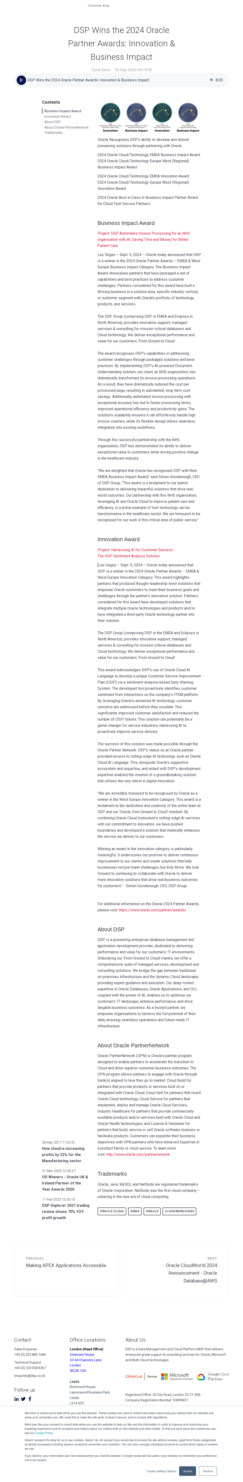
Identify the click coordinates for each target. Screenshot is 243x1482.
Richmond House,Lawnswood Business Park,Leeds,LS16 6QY (90, 1392)
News (135, 1211)
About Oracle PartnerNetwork (66, 127)
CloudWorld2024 (179, 1211)
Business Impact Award (62, 111)
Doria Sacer (101, 70)
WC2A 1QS (78, 1371)
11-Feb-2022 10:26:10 (58, 1199)
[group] (121, 80)
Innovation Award (57, 116)
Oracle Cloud (112, 1211)
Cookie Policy (44, 1433)
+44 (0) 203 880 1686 (30, 1354)
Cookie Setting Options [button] (161, 1471)
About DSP (52, 122)
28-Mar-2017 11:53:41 (58, 1142)
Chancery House (82, 1354)
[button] (21, 80)
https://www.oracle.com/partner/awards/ (153, 910)
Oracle (152, 1211)
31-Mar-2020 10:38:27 (58, 1171)
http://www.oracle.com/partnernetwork (138, 1154)
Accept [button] (187, 1471)
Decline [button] (208, 1471)
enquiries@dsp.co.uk (29, 1376)
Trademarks (53, 133)
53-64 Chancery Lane (86, 1360)
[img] (211, 80)
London (75, 1365)
